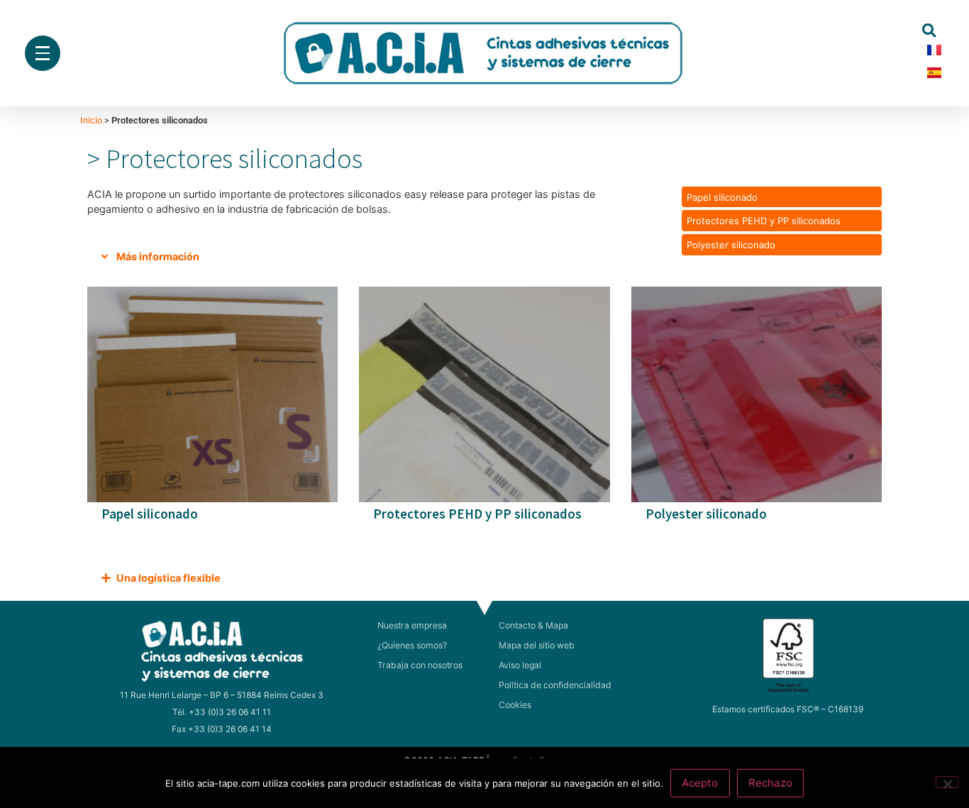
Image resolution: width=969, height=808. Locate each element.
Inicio (91, 120)
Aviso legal (520, 665)
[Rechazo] (947, 782)
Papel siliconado (722, 197)
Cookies (515, 704)
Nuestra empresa (412, 625)
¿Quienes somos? (412, 645)
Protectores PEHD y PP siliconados (764, 220)
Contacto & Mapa (533, 625)
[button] (929, 30)
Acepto (700, 783)
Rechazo (770, 783)
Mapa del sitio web (537, 645)
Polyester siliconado (731, 244)
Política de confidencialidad (555, 685)
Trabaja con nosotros (420, 665)
